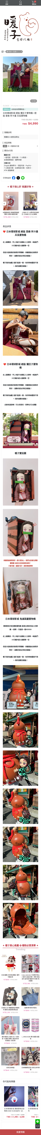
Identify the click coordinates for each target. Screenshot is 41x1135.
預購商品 (6, 109)
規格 (5, 146)
